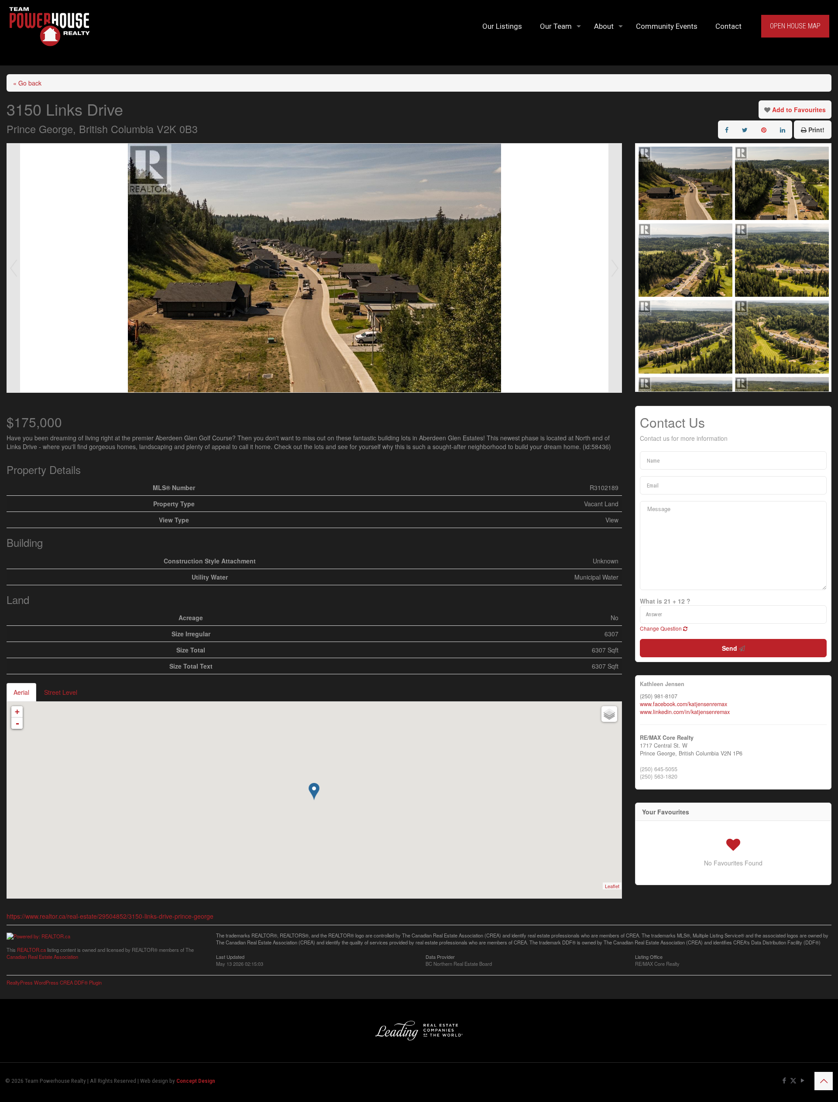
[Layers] (609, 714)
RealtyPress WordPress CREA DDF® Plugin (54, 982)
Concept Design (195, 1081)
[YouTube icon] (802, 1081)
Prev (13, 268)
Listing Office (649, 956)
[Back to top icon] (823, 1081)
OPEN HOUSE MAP (795, 26)
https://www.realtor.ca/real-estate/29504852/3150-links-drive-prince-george (110, 916)
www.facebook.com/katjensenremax (683, 704)
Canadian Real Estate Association (42, 956)
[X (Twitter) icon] (793, 1081)
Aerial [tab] (21, 692)
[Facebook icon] (784, 1081)
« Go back (27, 83)
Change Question (661, 628)
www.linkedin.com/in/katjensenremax (685, 712)
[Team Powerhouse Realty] (49, 26)
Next (615, 268)
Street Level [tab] (60, 692)
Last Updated (230, 956)
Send (730, 648)
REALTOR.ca (31, 949)
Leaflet (612, 885)
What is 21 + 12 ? (665, 600)
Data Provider (440, 956)
